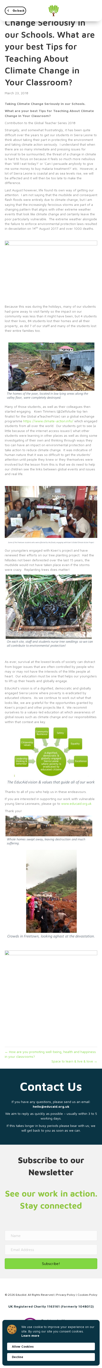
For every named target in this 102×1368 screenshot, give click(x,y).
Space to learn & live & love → (74, 1061)
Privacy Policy (65, 1294)
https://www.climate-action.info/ (48, 421)
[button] (15, 11)
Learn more (30, 1335)
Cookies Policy (87, 1294)
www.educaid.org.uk (76, 803)
